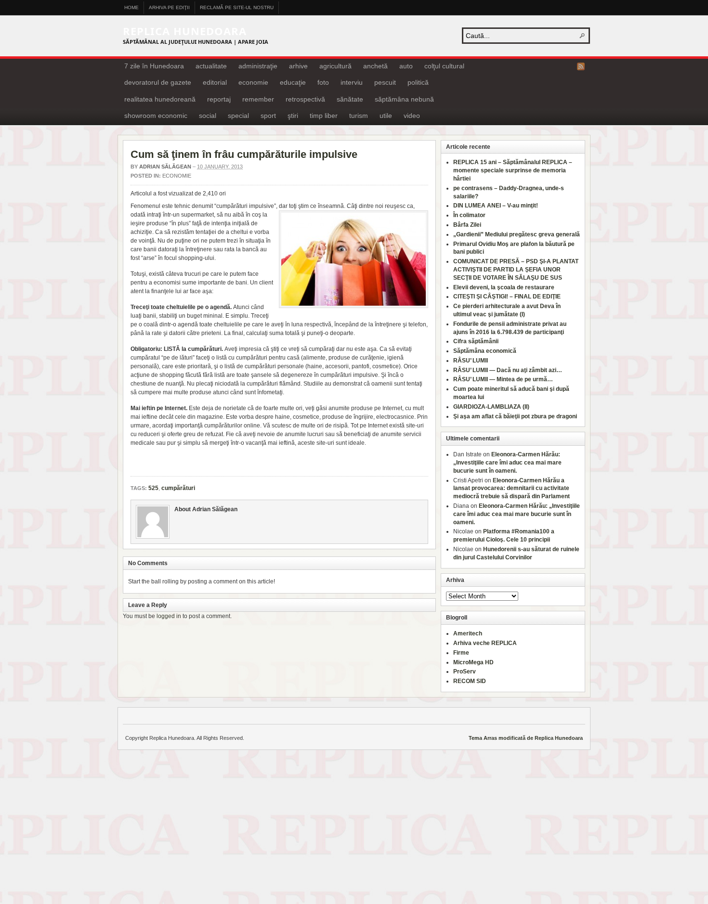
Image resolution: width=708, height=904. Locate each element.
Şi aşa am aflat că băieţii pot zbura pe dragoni (515, 416)
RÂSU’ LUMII (470, 360)
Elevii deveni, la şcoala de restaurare (503, 287)
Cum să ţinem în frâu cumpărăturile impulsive (244, 154)
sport (268, 115)
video (412, 115)
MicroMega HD (473, 662)
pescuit (385, 82)
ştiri (293, 115)
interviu (352, 82)
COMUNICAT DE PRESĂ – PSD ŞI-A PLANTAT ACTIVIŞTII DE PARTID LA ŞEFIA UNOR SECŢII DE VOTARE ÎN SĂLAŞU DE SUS (515, 269)
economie (253, 82)
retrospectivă (305, 99)
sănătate (350, 99)
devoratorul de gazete (157, 82)
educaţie (293, 82)
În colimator (469, 215)
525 (153, 488)
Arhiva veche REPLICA (485, 643)
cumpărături (178, 488)
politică (418, 82)
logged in (169, 616)
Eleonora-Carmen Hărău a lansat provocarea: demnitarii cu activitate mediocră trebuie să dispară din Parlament (511, 488)
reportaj (219, 99)
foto (323, 82)
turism (358, 115)
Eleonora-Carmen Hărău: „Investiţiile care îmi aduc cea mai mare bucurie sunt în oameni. (507, 462)
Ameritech (467, 633)
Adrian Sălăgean (165, 166)
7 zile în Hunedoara (154, 66)
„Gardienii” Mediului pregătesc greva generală (516, 234)
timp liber (324, 115)
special (238, 115)
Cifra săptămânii (475, 341)
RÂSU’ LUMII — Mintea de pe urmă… (503, 379)
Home (131, 7)
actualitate (211, 66)
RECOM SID (469, 681)
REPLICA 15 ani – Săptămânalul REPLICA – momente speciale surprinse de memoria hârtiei (512, 170)
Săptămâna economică (484, 351)
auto (406, 66)
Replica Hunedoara (185, 31)
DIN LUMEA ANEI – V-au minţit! (495, 205)
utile (386, 115)
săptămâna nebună (404, 99)
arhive (298, 66)
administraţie (257, 66)
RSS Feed (581, 66)
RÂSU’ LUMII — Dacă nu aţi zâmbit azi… (507, 370)
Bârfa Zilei (467, 224)
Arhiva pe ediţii (169, 7)
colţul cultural (444, 66)
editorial (215, 82)
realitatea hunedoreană (160, 99)
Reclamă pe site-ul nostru (237, 7)
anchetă (375, 66)
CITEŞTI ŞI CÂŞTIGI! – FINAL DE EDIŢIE (507, 296)
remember (258, 99)
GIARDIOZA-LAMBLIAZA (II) (491, 406)
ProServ (464, 671)
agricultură (335, 66)
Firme (461, 652)
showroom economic (155, 115)
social (207, 115)
